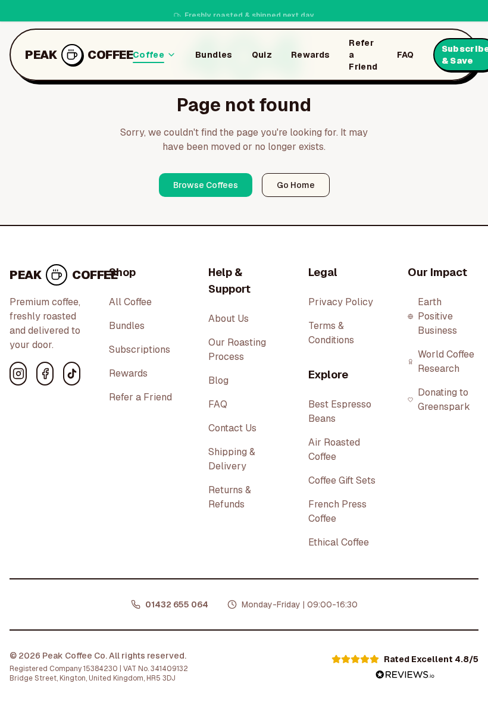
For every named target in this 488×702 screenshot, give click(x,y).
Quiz (262, 54)
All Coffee (130, 302)
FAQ (405, 54)
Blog (218, 380)
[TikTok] (71, 374)
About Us (228, 318)
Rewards (310, 54)
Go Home (296, 185)
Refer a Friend (363, 54)
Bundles (213, 54)
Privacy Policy (340, 302)
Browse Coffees (205, 185)
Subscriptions (139, 349)
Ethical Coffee (338, 542)
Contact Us (232, 428)
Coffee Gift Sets (342, 480)
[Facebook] (45, 374)
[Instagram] (18, 374)
